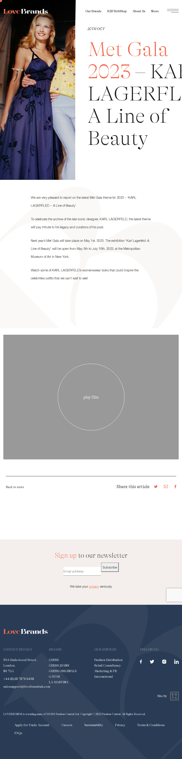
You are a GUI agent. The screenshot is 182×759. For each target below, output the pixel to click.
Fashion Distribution (108, 660)
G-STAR (54, 676)
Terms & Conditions (151, 725)
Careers (66, 725)
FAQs (18, 733)
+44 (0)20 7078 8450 (18, 679)
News (155, 11)
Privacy (120, 725)
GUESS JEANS (59, 665)
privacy (94, 586)
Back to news (15, 487)
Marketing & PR (105, 671)
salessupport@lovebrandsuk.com (26, 686)
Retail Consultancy (107, 665)
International (103, 676)
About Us (139, 11)
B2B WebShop (117, 11)
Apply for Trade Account (31, 725)
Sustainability (93, 725)
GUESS (54, 660)
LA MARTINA (58, 682)
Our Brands (93, 11)
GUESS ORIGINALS (63, 671)
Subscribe (110, 567)
